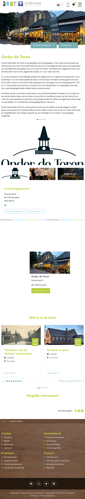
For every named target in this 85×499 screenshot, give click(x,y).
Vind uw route (39, 290)
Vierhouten (8, 444)
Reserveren (66, 45)
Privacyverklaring (48, 495)
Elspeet (7, 441)
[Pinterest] (82, 410)
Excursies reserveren (55, 464)
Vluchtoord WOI (53, 444)
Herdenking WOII (53, 448)
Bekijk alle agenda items (70, 381)
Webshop (50, 468)
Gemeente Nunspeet (55, 437)
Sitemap (33, 495)
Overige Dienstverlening (14, 468)
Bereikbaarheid (10, 457)
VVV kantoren (52, 457)
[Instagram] (79, 410)
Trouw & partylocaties (13, 464)
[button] (2, 381)
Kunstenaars (51, 441)
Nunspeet (8, 437)
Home (3, 421)
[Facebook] (75, 410)
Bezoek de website (42, 45)
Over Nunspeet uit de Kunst (58, 460)
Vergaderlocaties (11, 460)
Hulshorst (8, 448)
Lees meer (9, 373)
